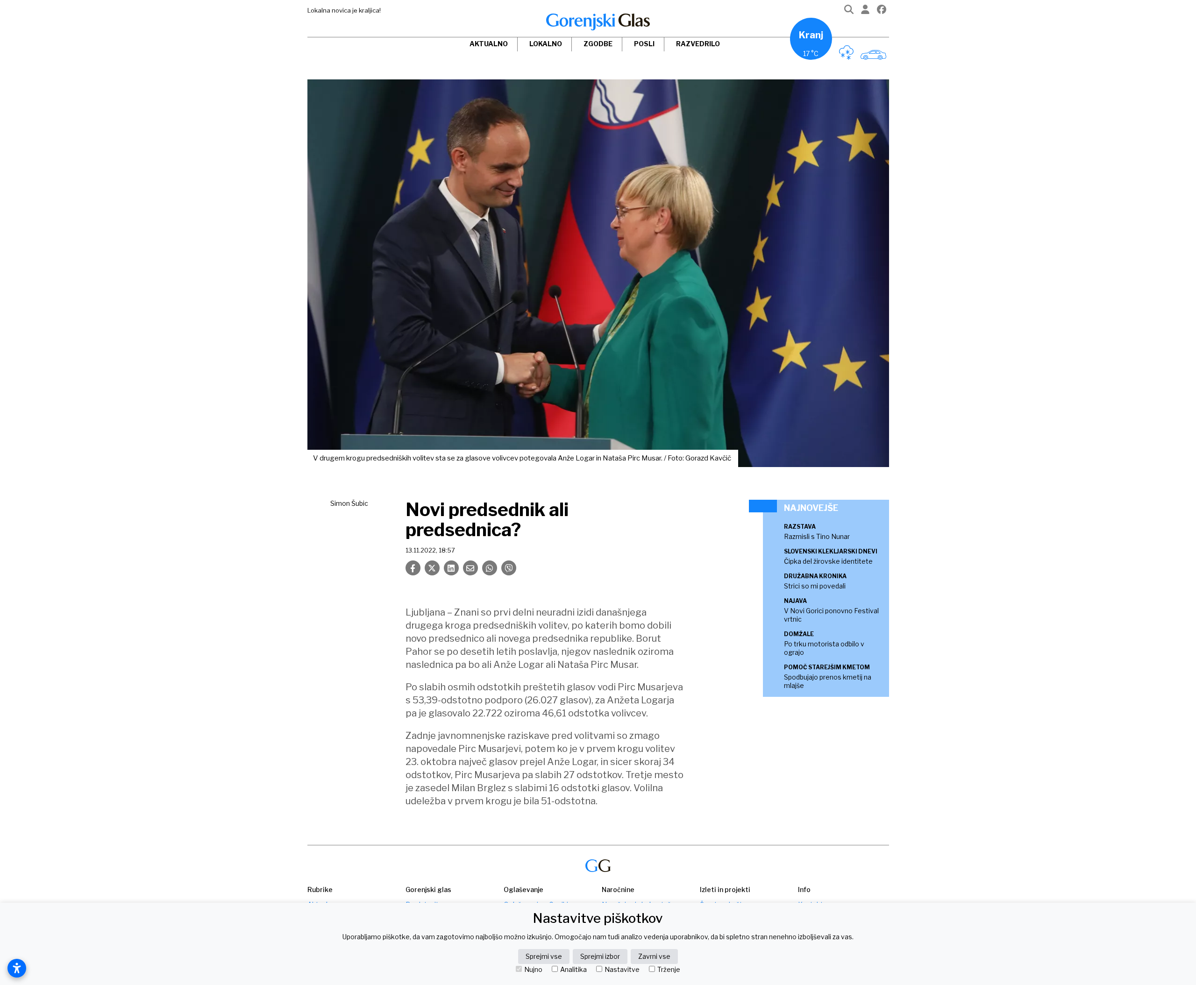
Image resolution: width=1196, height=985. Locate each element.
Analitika (573, 969)
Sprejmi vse (544, 956)
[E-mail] (470, 567)
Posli (644, 44)
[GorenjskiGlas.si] (598, 22)
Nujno (533, 969)
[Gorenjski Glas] (598, 865)
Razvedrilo (698, 44)
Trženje (668, 969)
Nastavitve (622, 969)
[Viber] (508, 567)
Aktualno (489, 44)
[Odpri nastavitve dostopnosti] (16, 968)
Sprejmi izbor (600, 956)
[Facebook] (881, 11)
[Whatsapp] (489, 567)
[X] (432, 567)
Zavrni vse (654, 956)
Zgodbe (598, 44)
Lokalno (545, 44)
